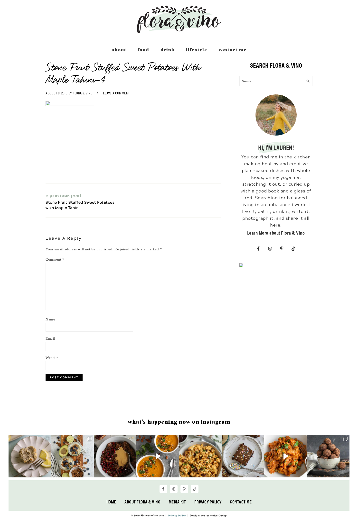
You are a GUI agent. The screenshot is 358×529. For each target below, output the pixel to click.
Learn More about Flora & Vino (276, 232)
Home (111, 502)
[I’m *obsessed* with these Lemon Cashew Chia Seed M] (30, 456)
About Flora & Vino (142, 502)
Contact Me (241, 502)
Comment (55, 259)
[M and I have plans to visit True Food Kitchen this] (200, 456)
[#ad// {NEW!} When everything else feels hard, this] (157, 456)
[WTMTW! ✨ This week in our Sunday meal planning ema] (72, 456)
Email (50, 338)
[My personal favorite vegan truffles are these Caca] (328, 456)
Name (50, 319)
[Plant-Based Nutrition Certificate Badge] (241, 266)
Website (52, 358)
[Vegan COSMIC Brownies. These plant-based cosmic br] (243, 456)
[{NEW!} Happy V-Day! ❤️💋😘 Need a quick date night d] (285, 456)
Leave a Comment (116, 93)
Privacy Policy (208, 502)
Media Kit (177, 502)
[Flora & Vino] (179, 31)
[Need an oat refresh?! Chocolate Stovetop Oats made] (115, 456)
